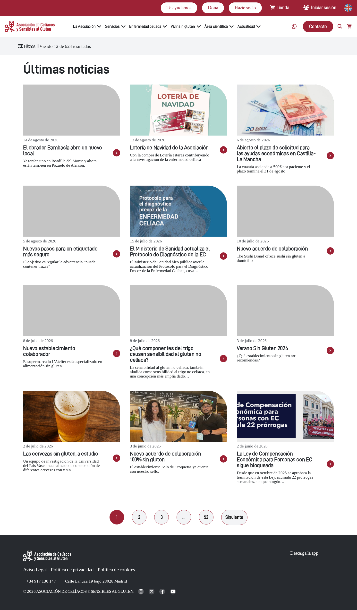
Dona (213, 7)
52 (206, 517)
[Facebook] (162, 592)
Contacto (318, 26)
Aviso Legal (35, 570)
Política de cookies (116, 570)
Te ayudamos (179, 7)
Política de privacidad (72, 570)
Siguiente (234, 517)
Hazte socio (245, 7)
